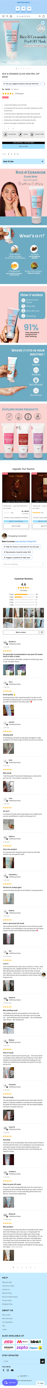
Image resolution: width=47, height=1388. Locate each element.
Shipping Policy (7, 1304)
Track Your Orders (8, 1286)
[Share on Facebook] (8, 154)
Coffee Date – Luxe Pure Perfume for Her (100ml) (15, 507)
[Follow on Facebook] (3, 1370)
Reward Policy (7, 1293)
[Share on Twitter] (11, 154)
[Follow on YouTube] (12, 1370)
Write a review (21, 632)
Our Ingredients (7, 1322)
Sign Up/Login (7, 1282)
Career (4, 1329)
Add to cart (23, 146)
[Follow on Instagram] (8, 1370)
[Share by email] (18, 154)
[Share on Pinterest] (15, 154)
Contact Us (6, 1289)
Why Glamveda (7, 1318)
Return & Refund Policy (10, 1297)
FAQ (3, 1326)
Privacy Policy (7, 1300)
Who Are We (6, 1315)
